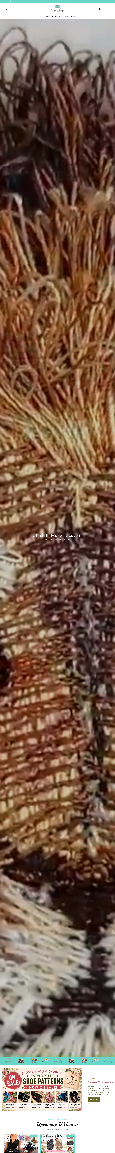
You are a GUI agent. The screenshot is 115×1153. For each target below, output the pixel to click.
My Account (104, 9)
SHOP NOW (94, 1099)
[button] (6, 9)
